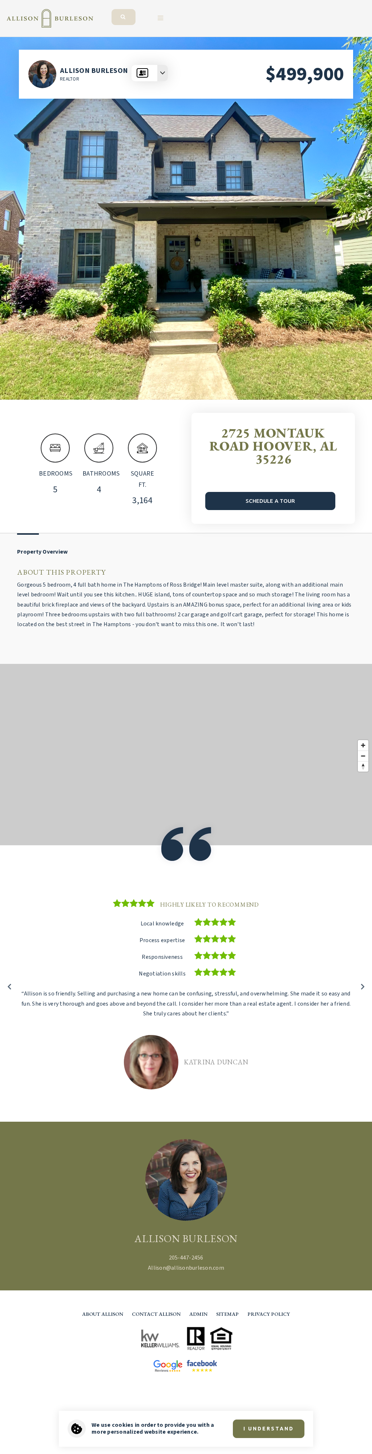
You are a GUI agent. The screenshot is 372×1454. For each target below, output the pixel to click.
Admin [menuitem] (198, 1314)
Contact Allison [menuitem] (156, 1314)
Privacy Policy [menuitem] (268, 1314)
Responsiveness (162, 957)
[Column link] (130, 12)
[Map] (186, 754)
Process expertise (162, 940)
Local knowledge (162, 924)
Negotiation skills (162, 974)
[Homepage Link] (50, 18)
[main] (186, 579)
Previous (10, 986)
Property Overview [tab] (42, 552)
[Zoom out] (363, 756)
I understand (268, 1429)
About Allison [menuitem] (102, 1314)
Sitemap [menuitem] (227, 1314)
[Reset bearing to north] (363, 766)
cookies (123, 1425)
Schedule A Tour (270, 501)
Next (362, 986)
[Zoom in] (363, 745)
